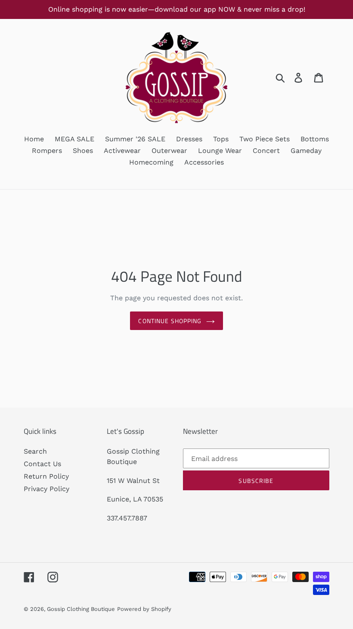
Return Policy (46, 476)
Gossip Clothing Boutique (81, 609)
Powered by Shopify (144, 609)
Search (35, 451)
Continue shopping (169, 320)
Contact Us (42, 464)
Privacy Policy (46, 489)
